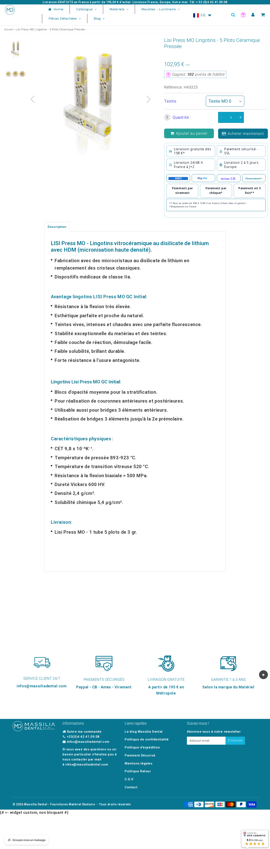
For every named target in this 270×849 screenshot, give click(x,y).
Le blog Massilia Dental (144, 731)
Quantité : (178, 117)
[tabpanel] (15, 49)
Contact (131, 787)
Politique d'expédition (142, 747)
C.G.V (129, 779)
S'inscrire (235, 740)
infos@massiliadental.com (88, 742)
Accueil (8, 29)
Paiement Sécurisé (140, 755)
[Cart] (263, 14)
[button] (202, 15)
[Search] (233, 14)
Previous (32, 99)
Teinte (170, 101)
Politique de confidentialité (147, 739)
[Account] (253, 14)
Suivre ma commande (84, 731)
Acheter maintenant (246, 133)
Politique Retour (138, 771)
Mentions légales (139, 763)
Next (148, 99)
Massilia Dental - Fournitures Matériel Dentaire (59, 804)
